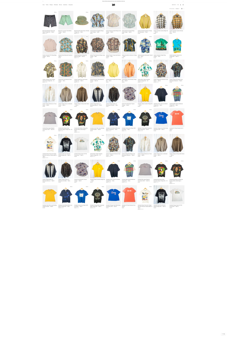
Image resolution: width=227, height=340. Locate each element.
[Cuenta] (180, 4)
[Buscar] (178, 4)
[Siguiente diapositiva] (55, 20)
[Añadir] (56, 28)
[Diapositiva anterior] (44, 20)
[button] (178, 8)
